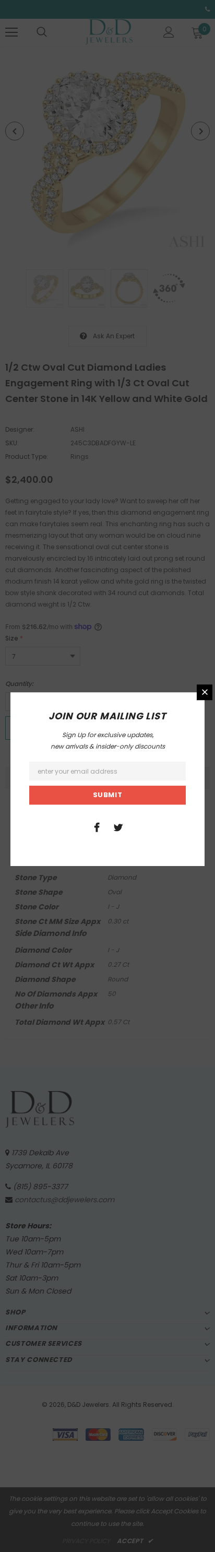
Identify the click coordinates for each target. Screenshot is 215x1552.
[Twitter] (118, 827)
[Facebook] (96, 827)
